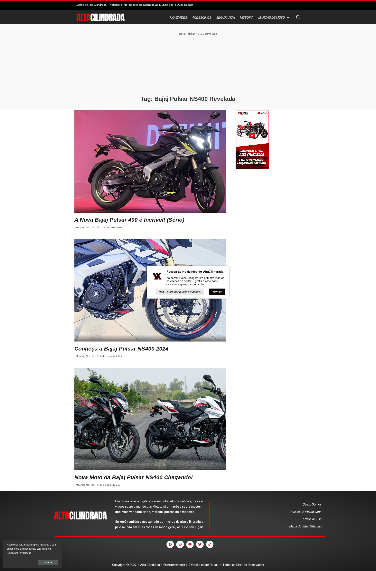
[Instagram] (180, 544)
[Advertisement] (188, 65)
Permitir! (217, 292)
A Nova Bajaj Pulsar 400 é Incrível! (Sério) (129, 220)
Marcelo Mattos (85, 227)
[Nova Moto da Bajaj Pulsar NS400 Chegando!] (150, 419)
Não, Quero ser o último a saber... (180, 292)
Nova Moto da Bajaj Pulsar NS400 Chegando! (133, 477)
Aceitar (47, 562)
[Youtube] (190, 544)
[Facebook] (170, 544)
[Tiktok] (209, 544)
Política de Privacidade (19, 553)
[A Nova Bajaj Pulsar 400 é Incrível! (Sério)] (150, 161)
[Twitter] (199, 544)
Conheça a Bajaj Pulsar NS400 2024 (121, 349)
